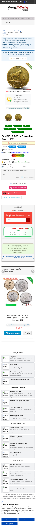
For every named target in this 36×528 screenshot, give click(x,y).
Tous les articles (18, 132)
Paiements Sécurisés (16, 427)
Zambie (4, 33)
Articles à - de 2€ (10, 129)
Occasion (18, 126)
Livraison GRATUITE (16, 391)
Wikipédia (31, 177)
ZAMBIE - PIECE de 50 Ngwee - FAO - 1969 (18, 316)
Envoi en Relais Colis (16, 415)
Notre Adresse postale (17, 372)
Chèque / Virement (16, 436)
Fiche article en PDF (20, 184)
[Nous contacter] (20, 1)
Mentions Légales (15, 452)
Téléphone (13, 357)
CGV (11, 487)
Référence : (7, 150)
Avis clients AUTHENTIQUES (18, 479)
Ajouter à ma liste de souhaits (11, 197)
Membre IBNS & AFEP (16, 472)
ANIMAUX (12, 146)
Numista (25, 177)
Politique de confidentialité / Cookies (19, 444)
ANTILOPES (22, 146)
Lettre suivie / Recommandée (19, 400)
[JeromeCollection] (18, 8)
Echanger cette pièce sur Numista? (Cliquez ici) (16, 167)
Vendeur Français (15, 464)
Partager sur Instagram (19, 187)
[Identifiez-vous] (28, 2)
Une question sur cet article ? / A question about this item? (19, 256)
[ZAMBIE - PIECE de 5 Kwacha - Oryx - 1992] (8, 117)
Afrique (20, 31)
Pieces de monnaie (9, 31)
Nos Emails (13, 364)
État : (4, 152)
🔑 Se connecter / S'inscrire (18, 58)
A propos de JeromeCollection (19, 379)
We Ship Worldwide (16, 408)
